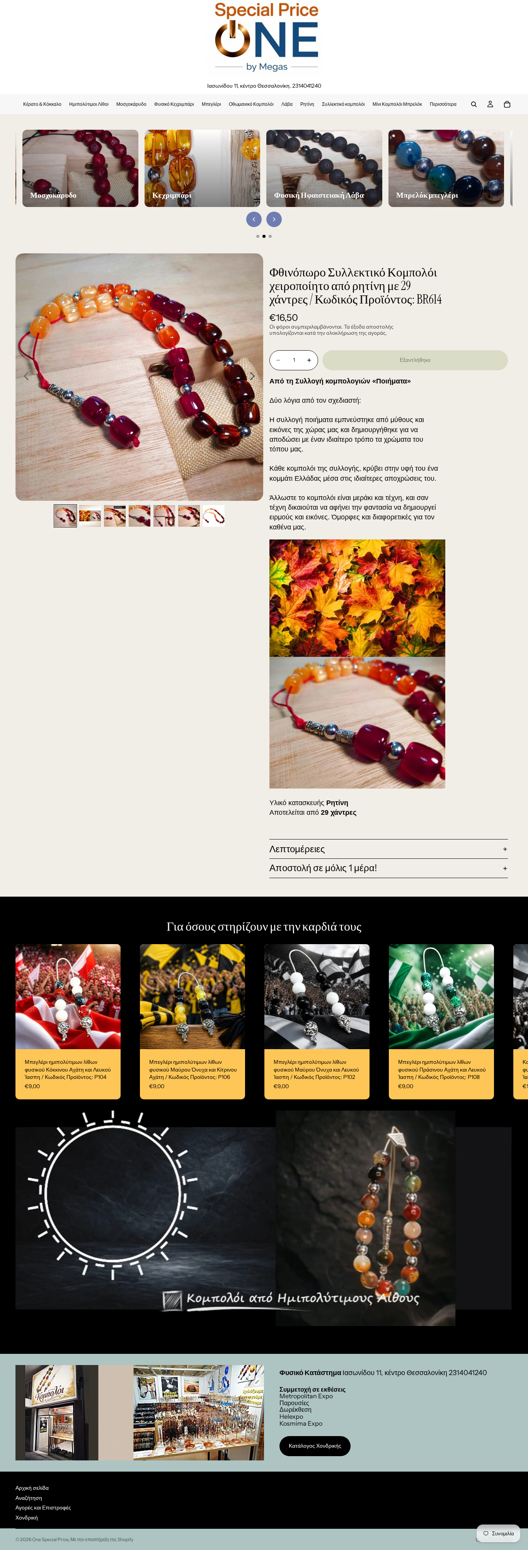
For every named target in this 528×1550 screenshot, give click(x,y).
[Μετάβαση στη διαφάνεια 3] (270, 236)
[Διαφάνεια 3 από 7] (115, 516)
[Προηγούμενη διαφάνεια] (24, 377)
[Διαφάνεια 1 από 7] (65, 516)
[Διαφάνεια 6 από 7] (189, 516)
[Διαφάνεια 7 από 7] (214, 516)
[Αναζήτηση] (473, 104)
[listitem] (443, 104)
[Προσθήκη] (109, 1037)
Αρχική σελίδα (32, 1487)
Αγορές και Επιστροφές (43, 1507)
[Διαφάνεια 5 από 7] (164, 516)
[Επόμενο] (274, 219)
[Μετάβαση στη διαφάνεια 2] (264, 236)
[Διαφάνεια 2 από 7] (90, 516)
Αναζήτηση (28, 1497)
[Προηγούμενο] (254, 219)
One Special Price (50, 1539)
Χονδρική (26, 1517)
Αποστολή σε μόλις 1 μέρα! (323, 867)
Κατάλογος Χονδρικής (315, 1445)
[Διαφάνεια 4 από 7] (139, 516)
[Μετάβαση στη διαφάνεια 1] (257, 236)
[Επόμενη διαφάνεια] (254, 377)
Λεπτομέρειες (297, 849)
